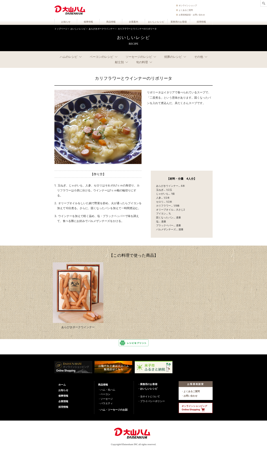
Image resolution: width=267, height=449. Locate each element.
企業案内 (133, 22)
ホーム (62, 384)
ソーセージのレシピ (139, 56)
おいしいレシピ (156, 22)
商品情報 (111, 22)
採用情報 (201, 22)
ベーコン (105, 394)
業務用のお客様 (179, 22)
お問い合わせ (190, 395)
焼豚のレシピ (173, 56)
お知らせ (65, 22)
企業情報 (63, 401)
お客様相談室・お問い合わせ (192, 14)
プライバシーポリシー (152, 401)
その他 (198, 56)
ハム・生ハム (107, 389)
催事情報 (88, 22)
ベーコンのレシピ (101, 56)
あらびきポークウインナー (102, 29)
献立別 (119, 62)
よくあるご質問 (186, 10)
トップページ (60, 29)
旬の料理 (142, 62)
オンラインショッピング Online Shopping (194, 407)
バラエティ (106, 403)
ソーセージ (106, 398)
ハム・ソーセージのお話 (114, 409)
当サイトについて (150, 396)
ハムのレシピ (68, 56)
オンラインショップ (188, 5)
